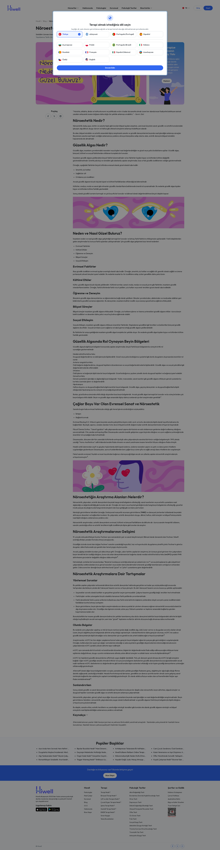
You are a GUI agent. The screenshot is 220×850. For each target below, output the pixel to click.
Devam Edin (110, 68)
